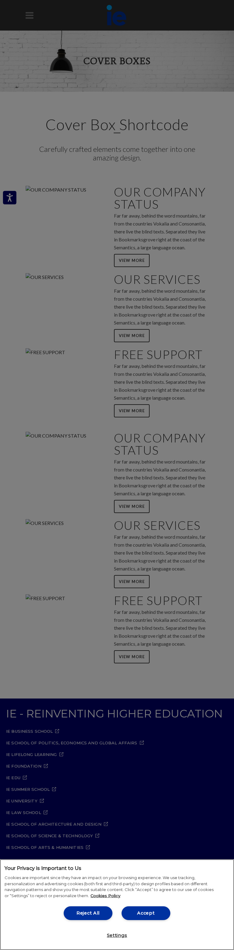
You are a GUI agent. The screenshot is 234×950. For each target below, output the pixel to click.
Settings (117, 935)
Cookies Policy (105, 895)
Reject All (88, 913)
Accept (145, 913)
